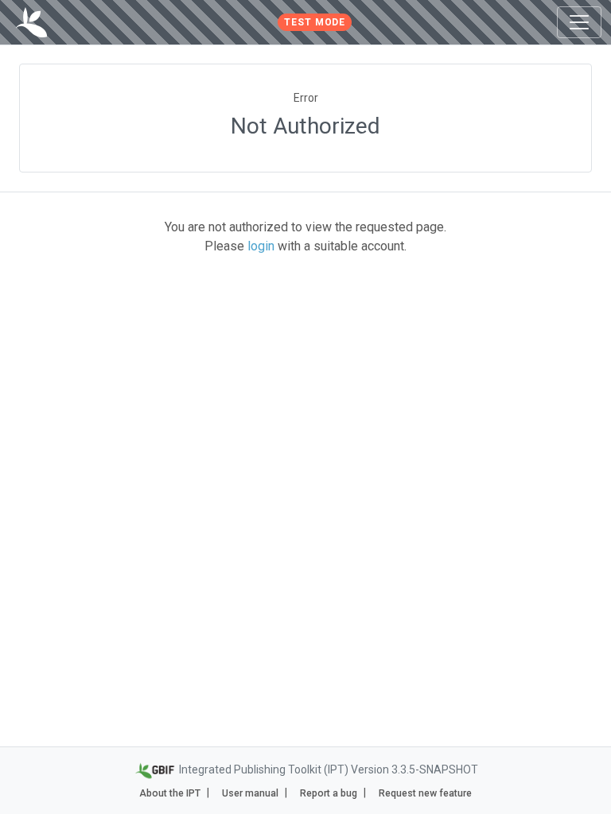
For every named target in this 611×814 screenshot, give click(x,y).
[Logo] (31, 22)
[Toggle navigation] (579, 22)
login (260, 246)
